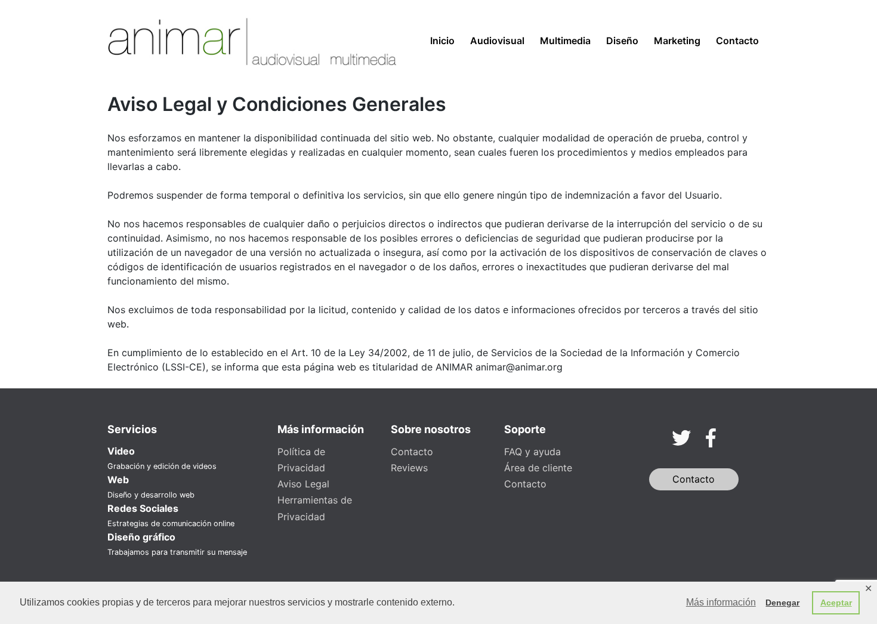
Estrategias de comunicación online (170, 523)
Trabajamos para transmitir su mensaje (177, 552)
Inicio (442, 41)
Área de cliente (538, 468)
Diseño (622, 41)
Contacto (737, 41)
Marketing (677, 41)
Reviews (409, 468)
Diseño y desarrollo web (150, 494)
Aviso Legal (303, 484)
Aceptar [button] (836, 602)
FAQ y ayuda (532, 452)
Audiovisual (497, 41)
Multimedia (565, 41)
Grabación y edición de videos (162, 466)
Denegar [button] (782, 602)
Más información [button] (721, 602)
